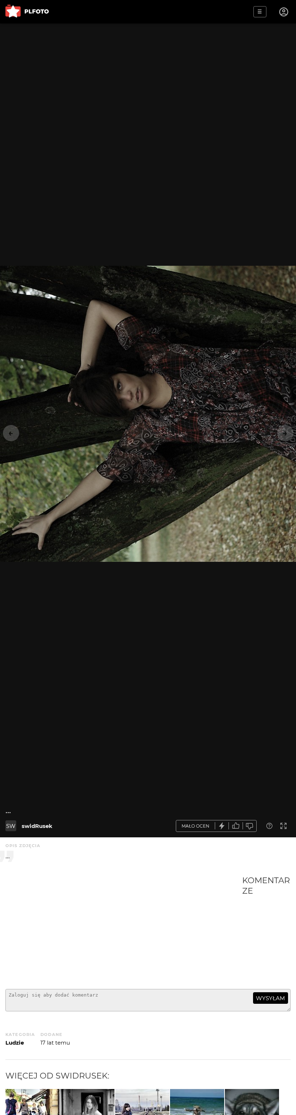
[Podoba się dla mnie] (235, 826)
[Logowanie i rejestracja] (284, 12)
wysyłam (270, 998)
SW (11, 826)
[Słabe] (250, 826)
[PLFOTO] (27, 12)
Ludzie (14, 1042)
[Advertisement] (123, 929)
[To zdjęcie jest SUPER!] (222, 826)
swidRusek (37, 826)
